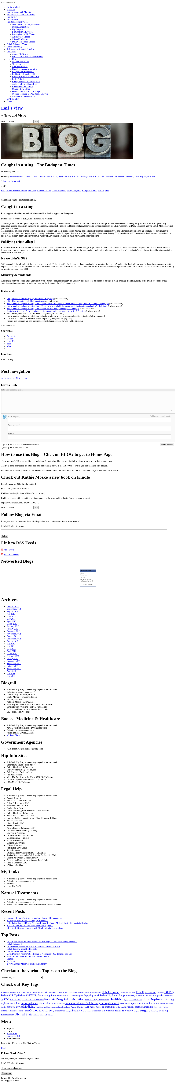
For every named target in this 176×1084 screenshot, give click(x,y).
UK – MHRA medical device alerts (27, 56)
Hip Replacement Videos (17, 22)
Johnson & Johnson (86, 1003)
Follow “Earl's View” (13, 1053)
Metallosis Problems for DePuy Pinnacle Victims (28, 956)
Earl (166, 995)
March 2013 (12, 624)
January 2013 (12, 629)
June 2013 (11, 616)
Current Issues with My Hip (19, 12)
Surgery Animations (20, 27)
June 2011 (11, 676)
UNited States (24, 1014)
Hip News (11, 51)
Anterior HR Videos (21, 37)
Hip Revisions (61, 176)
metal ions (120, 1007)
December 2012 (13, 631)
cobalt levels (131, 992)
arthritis (45, 992)
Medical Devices (96, 176)
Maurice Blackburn (20, 61)
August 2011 (12, 671)
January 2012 (12, 658)
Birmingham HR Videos (22, 32)
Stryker (136, 1011)
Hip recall (137, 999)
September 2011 (14, 668)
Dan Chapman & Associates (24, 69)
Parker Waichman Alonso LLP (25, 76)
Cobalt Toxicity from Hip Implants (22, 949)
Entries (12, 1033)
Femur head (39, 1000)
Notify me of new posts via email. (17, 448)
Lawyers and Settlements (23, 71)
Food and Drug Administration (97, 1000)
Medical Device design (78, 176)
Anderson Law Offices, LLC (24, 84)
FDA (7, 999)
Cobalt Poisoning (14, 47)
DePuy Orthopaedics (155, 995)
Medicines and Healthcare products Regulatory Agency (56, 1007)
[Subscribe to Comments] (2, 554)
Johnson (70, 1003)
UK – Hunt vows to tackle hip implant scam (26, 301)
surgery (145, 1010)
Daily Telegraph (74, 190)
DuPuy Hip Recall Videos (23, 42)
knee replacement (134, 1003)
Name (14, 425)
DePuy (169, 992)
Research (96, 1011)
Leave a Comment (11, 181)
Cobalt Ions (123, 992)
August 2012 (12, 641)
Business (81, 992)
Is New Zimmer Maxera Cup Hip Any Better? (27, 964)
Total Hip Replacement (145, 176)
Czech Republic (59, 190)
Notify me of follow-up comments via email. (21, 445)
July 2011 (11, 673)
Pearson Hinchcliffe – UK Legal (26, 91)
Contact (10, 101)
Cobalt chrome (31, 176)
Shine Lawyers (18, 64)
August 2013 (12, 611)
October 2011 (12, 666)
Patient (76, 1010)
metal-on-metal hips (105, 1006)
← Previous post (8, 378)
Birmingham (72, 992)
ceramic (86, 992)
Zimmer (36, 1015)
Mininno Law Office (21, 89)
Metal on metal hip (126, 176)
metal (92, 1007)
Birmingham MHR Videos (23, 34)
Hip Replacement (46, 176)
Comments (13, 1036)
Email (14, 416)
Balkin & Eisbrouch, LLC (23, 74)
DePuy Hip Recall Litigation (114, 995)
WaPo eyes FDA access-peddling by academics (27, 920)
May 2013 (11, 619)
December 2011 (13, 661)
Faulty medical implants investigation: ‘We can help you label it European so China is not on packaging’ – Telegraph (57, 306)
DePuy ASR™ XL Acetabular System (70, 996)
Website (11, 433)
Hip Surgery (12, 17)
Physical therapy (86, 1011)
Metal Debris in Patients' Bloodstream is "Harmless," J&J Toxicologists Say (39, 954)
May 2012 (11, 648)
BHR (60, 992)
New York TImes (21, 1011)
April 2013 (11, 621)
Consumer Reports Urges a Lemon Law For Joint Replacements (34, 918)
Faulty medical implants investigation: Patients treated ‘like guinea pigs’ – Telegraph (43, 308)
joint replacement (109, 1003)
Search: (4, 121)
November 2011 (14, 663)
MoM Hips (158, 1007)
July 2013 (11, 614)
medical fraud (111, 176)
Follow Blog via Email (22, 514)
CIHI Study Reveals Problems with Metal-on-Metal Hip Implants (35, 928)
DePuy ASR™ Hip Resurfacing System (38, 995)
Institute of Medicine (57, 1003)
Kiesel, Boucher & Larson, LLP (26, 81)
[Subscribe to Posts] (2, 550)
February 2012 (13, 656)
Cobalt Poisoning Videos (17, 44)
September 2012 (14, 639)
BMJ (3, 190)
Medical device (15, 1006)
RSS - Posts (9, 550)
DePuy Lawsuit (136, 995)
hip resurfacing (29, 1003)
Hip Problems (13, 19)
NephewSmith (7, 1010)
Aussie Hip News (20, 54)
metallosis (129, 1006)
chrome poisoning (95, 992)
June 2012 (11, 646)
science (101, 190)
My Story (11, 9)
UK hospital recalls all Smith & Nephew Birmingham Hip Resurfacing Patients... (42, 941)
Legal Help (11, 59)
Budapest (32, 190)
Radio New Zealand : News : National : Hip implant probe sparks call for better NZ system (46, 311)
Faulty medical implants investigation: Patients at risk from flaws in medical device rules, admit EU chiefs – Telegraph (58, 303)
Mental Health (83, 1007)
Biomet (65, 992)
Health (114, 999)
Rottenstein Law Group (22, 86)
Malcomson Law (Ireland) (23, 96)
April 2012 (11, 651)
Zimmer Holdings (46, 1015)
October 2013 (13, 606)
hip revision (44, 1003)
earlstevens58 (16, 176)
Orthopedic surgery (41, 1010)
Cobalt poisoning (146, 992)
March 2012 (12, 653)
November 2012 (14, 634)
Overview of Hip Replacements (26, 24)
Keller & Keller (19, 79)
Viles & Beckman (20, 66)
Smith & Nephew (124, 1010)
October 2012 (13, 636)
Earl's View (12, 108)
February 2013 (13, 626)
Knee (122, 1003)
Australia (54, 992)
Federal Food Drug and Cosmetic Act (22, 1000)
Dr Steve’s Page (13, 7)
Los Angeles (155, 1003)
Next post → (21, 378)
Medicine (29, 1006)
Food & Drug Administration (64, 999)
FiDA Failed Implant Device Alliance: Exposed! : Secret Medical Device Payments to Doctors (47, 923)
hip (121, 999)
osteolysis (68, 1011)
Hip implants (128, 1000)
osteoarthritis (60, 1011)
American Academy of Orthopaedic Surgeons (20, 992)
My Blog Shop (13, 99)
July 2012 (11, 643)
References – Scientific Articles (20, 49)
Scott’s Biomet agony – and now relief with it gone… (30, 925)
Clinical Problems (20, 39)
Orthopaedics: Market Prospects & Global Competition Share (33, 946)
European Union (89, 190)
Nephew (165, 1007)
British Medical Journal (16, 190)
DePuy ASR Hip (9, 995)
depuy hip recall (92, 995)
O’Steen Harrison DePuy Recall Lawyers (30, 94)
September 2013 (14, 609)
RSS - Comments (11, 554)
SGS (107, 190)
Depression (160, 992)
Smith (111, 1011)
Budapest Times (44, 190)
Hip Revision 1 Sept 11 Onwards (21, 14)
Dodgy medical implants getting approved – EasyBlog (30, 298)
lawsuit (147, 1003)
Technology (154, 1011)
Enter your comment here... (12, 390)
